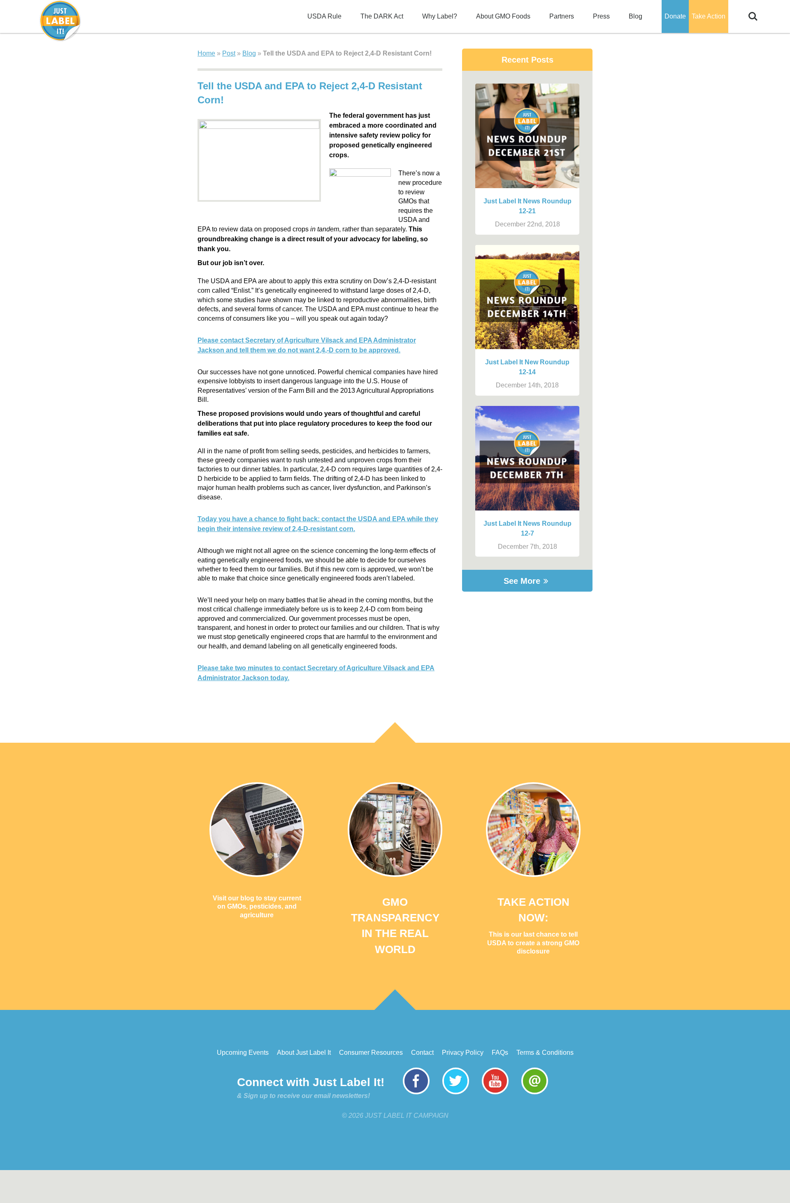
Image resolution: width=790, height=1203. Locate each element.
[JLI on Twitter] (455, 1092)
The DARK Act (381, 16)
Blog (635, 16)
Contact (422, 1052)
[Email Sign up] (534, 1092)
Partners (561, 16)
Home (206, 53)
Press (601, 16)
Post (228, 53)
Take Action (708, 16)
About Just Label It (304, 1052)
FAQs (500, 1052)
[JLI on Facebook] (416, 1092)
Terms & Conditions (545, 1052)
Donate (675, 16)
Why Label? (439, 16)
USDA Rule (324, 16)
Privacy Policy (462, 1052)
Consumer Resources (371, 1052)
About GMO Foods (503, 16)
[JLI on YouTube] (495, 1092)
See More (522, 580)
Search (753, 12)
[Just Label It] (60, 20)
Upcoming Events (243, 1052)
